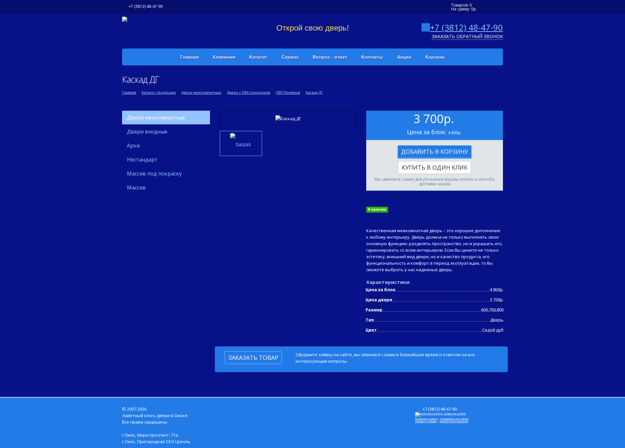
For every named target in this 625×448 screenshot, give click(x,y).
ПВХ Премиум (288, 92)
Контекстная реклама (453, 421)
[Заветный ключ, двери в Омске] (124, 18)
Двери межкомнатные (201, 92)
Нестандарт (142, 159)
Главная (129, 92)
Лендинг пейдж (426, 421)
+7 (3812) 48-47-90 (466, 27)
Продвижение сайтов (454, 418)
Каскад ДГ (314, 92)
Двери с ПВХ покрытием (248, 92)
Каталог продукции (159, 92)
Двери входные (147, 131)
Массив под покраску (154, 173)
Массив (136, 187)
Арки (133, 145)
